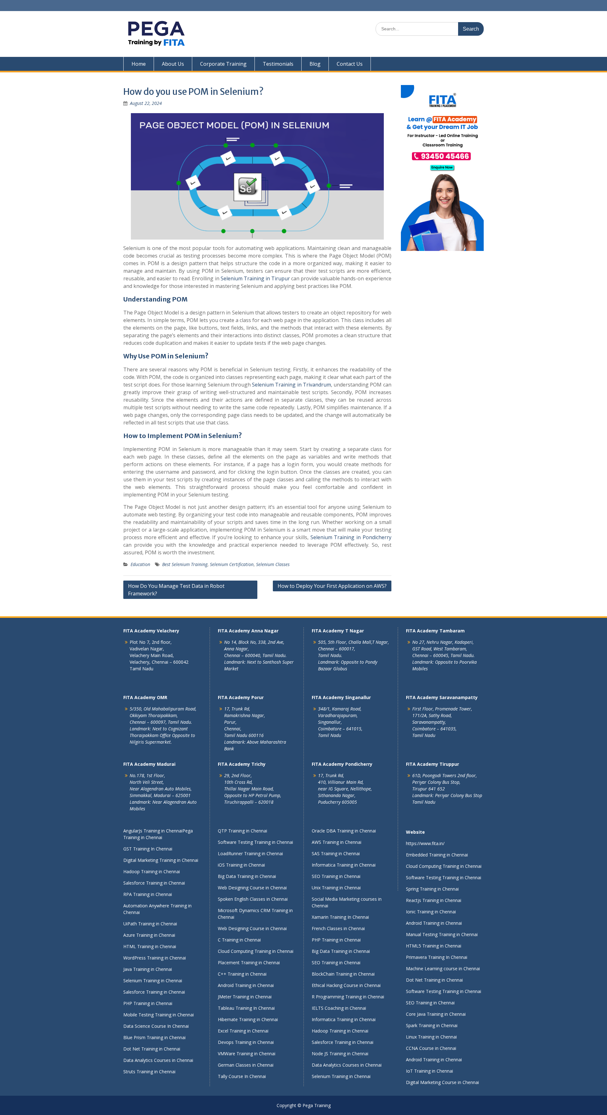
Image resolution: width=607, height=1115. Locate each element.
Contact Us (350, 63)
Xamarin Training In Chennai (340, 917)
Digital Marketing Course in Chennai (442, 1082)
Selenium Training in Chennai (152, 981)
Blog (315, 63)
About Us (173, 63)
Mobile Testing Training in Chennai (158, 1015)
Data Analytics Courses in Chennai (158, 1060)
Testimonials (278, 63)
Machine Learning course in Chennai (443, 969)
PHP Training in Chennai (147, 1003)
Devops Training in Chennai (246, 1042)
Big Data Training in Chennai (247, 876)
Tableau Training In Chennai (246, 1008)
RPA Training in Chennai (147, 894)
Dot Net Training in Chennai (151, 1049)
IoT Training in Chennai (429, 1071)
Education (140, 564)
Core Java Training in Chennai (436, 1014)
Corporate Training (223, 63)
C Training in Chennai (239, 940)
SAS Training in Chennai (336, 853)
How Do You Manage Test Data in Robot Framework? (176, 589)
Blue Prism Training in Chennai (154, 1037)
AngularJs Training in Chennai (152, 831)
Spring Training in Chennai (432, 889)
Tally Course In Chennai (242, 1076)
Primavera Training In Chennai (436, 957)
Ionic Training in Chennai (431, 912)
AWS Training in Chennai (336, 842)
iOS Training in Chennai (241, 865)
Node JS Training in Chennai (340, 1054)
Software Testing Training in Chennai (255, 842)
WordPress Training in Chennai (154, 958)
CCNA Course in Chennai (431, 1048)
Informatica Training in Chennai (344, 865)
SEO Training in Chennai (336, 876)
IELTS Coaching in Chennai (339, 1008)
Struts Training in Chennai (149, 1072)
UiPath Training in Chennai (150, 924)
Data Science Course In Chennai (156, 1026)
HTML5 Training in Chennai (433, 946)
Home (139, 63)
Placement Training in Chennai (249, 963)
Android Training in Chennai (246, 985)
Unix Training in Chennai (336, 888)
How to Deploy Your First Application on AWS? (332, 585)
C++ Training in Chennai (242, 974)
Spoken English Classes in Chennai (253, 899)
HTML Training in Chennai (149, 946)
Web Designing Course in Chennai (252, 888)
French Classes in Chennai (338, 928)
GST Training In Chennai (147, 849)
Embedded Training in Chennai (437, 855)
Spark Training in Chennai (431, 1025)
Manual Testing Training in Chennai (442, 934)
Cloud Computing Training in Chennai (255, 951)
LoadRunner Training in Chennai (250, 853)
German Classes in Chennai (245, 1065)
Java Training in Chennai (147, 969)
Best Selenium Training (184, 564)
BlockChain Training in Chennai (343, 974)
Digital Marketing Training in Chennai (160, 860)
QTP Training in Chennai (242, 831)
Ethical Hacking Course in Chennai (346, 985)
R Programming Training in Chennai (348, 997)
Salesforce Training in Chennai (154, 883)
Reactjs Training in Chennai (433, 900)
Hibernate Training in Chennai (248, 1019)
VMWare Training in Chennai (246, 1054)
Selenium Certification (232, 564)
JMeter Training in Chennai (245, 997)
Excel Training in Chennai (243, 1031)
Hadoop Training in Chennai (151, 871)
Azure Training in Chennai (149, 935)
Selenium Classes (273, 564)
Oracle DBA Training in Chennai (344, 831)
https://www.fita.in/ (425, 843)
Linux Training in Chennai (431, 1037)
